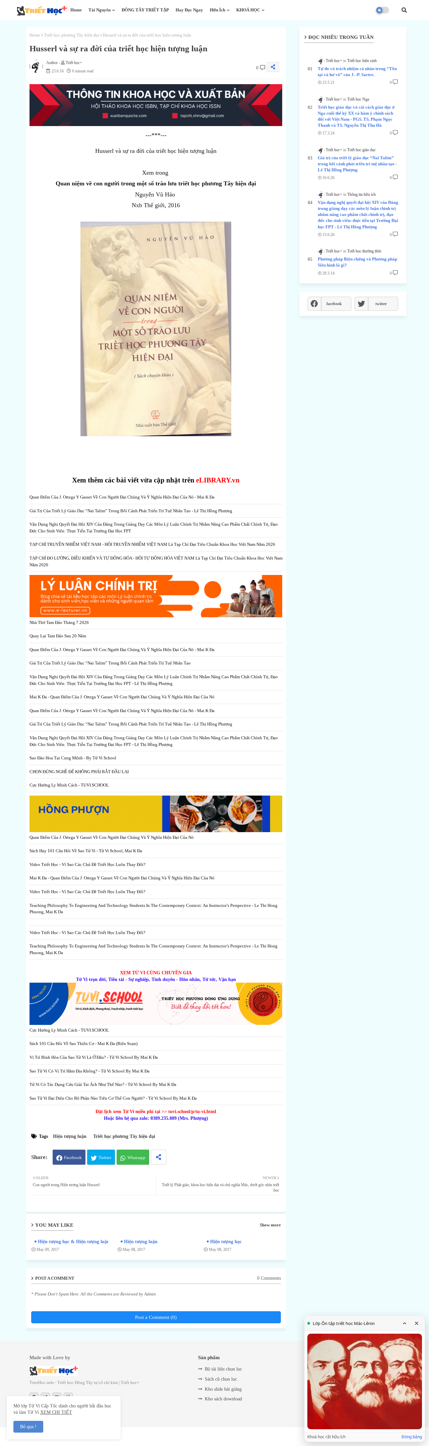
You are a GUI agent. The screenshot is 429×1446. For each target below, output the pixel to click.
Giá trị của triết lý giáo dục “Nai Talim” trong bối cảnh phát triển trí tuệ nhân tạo (110, 663)
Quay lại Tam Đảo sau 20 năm (57, 635)
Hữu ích (217, 9)
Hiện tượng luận (69, 1136)
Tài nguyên (99, 9)
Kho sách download (223, 1398)
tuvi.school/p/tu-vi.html (192, 1111)
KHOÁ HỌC (248, 9)
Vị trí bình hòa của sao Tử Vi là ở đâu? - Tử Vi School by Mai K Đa (93, 1057)
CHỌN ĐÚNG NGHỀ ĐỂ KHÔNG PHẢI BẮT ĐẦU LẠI (79, 771)
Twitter (105, 1157)
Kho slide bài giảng (223, 1389)
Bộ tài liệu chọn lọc (223, 1369)
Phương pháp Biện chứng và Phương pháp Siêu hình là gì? (357, 262)
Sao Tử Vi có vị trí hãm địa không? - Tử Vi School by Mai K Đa (89, 1071)
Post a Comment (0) (156, 1317)
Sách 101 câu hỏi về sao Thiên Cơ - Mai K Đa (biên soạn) (83, 1043)
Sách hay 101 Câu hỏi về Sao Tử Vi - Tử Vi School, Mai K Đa (85, 850)
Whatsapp (136, 1157)
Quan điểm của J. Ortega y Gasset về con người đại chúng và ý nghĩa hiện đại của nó (111, 837)
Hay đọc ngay (189, 9)
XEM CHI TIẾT (56, 1412)
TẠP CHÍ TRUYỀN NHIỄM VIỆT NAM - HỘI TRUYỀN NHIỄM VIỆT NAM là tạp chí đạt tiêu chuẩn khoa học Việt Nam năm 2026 (152, 544)
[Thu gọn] (404, 1323)
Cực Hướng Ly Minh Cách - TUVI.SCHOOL (69, 785)
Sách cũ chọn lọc (221, 1379)
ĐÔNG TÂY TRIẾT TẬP (145, 9)
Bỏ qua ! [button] (28, 1426)
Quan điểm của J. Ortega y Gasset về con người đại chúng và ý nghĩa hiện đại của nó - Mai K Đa (121, 497)
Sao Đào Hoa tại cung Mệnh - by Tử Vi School (72, 757)
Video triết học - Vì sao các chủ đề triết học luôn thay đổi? (87, 864)
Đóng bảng (412, 1437)
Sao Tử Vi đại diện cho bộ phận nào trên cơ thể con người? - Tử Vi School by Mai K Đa (113, 1098)
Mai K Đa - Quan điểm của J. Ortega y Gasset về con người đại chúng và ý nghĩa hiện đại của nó (121, 696)
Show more (270, 1224)
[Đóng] (416, 1323)
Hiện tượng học (226, 1241)
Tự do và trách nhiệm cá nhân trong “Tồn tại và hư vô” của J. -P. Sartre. (357, 71)
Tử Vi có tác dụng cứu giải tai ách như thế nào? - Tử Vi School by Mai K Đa (102, 1084)
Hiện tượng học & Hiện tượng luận (74, 1241)
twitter (381, 303)
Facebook (73, 1157)
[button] (404, 10)
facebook (334, 303)
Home (76, 9)
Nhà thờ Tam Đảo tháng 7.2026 (59, 622)
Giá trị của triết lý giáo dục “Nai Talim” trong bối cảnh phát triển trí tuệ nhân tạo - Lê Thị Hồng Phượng (130, 510)
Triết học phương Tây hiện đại (71, 35)
